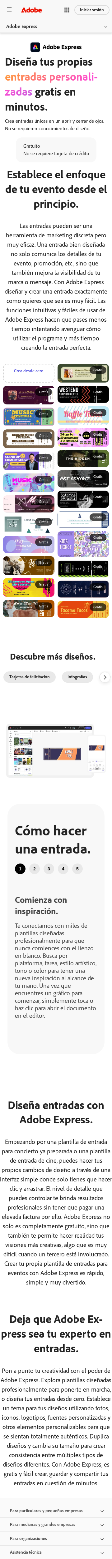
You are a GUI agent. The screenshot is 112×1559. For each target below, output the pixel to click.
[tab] (20, 869)
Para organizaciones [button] (28, 1538)
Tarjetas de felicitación (29, 677)
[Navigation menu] (9, 10)
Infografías (77, 677)
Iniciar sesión (92, 9)
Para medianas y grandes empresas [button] (42, 1524)
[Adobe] (31, 10)
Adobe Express (21, 26)
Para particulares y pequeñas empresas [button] (46, 1510)
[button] (67, 10)
